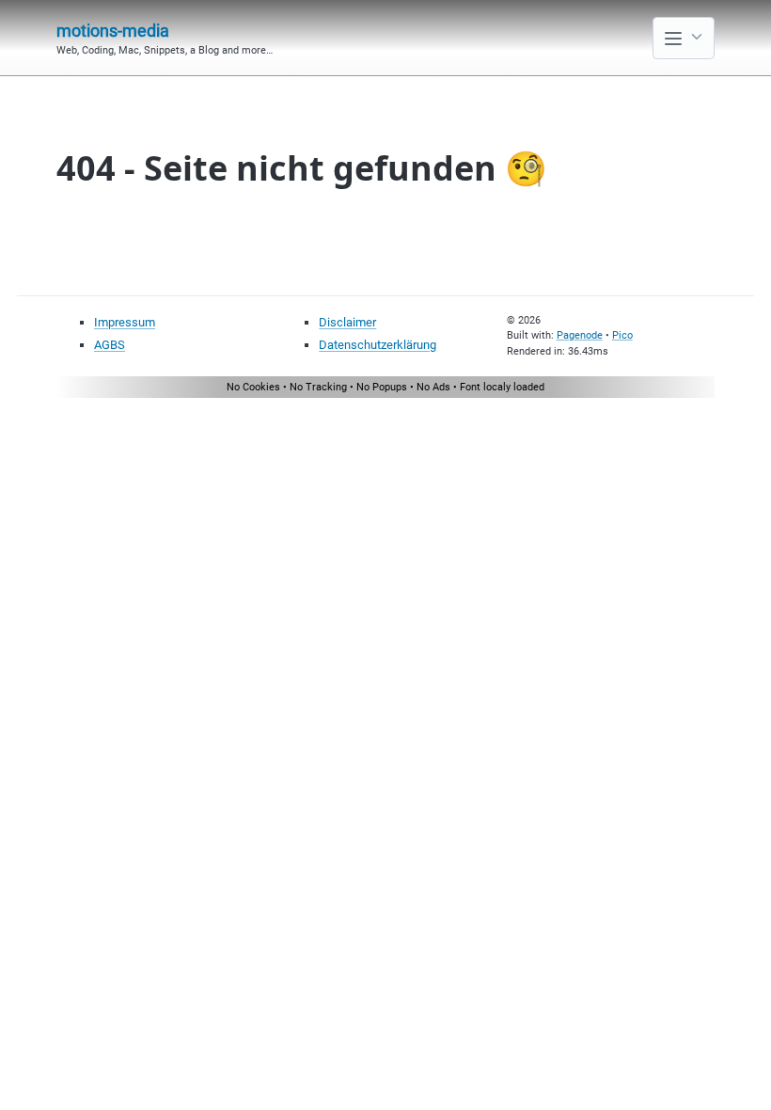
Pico (622, 335)
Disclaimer (347, 322)
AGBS (109, 345)
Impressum (124, 322)
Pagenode (580, 335)
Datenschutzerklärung (377, 345)
